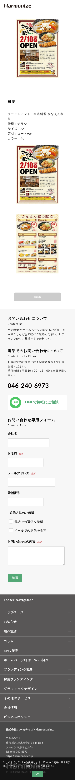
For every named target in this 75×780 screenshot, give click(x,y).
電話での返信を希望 (28, 521)
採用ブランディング (18, 679)
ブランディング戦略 (18, 669)
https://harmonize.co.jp (19, 756)
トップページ (13, 612)
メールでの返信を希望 (30, 530)
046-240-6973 (28, 386)
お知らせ (10, 621)
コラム (8, 641)
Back (37, 296)
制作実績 (10, 631)
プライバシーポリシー (22, 766)
